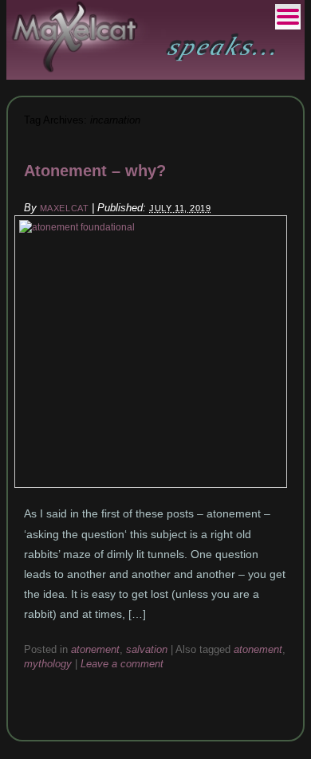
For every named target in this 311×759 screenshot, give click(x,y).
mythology (48, 664)
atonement (95, 649)
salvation (146, 649)
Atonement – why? (95, 170)
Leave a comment (122, 664)
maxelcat (64, 208)
